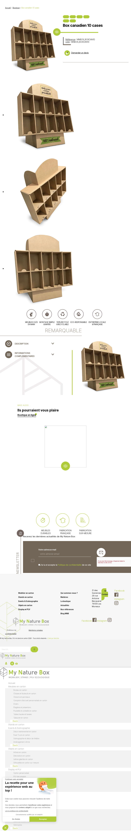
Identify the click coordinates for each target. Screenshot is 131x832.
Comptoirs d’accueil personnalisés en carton (30, 700)
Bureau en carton (20, 690)
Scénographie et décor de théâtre (26, 738)
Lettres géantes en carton (23, 759)
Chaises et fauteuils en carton (24, 693)
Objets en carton (25, 605)
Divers (15, 704)
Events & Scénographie (28, 601)
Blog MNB (65, 614)
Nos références (67, 609)
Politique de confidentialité (69, 565)
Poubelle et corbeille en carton (25, 711)
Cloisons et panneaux (21, 697)
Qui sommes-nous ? (69, 593)
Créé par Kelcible (53, 638)
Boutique (16, 8)
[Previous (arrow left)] (66, 20)
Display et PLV (24, 609)
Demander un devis (80, 52)
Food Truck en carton (21, 735)
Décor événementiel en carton (24, 731)
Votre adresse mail (47, 549)
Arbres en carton (19, 752)
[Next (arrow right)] (73, 20)
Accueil (8, 8)
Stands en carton (25, 597)
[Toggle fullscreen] (80, 16)
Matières (64, 597)
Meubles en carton (17, 686)
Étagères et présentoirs (22, 707)
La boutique (65, 601)
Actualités (65, 605)
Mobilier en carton (26, 593)
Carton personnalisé (21, 773)
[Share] (73, 16)
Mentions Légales (36, 630)
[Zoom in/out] (86, 16)
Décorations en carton (21, 756)
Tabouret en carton (20, 718)
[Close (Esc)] (66, 16)
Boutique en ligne (27, 415)
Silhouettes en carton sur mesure (26, 763)
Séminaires (17, 825)
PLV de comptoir (19, 776)
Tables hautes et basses (22, 714)
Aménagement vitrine (21, 742)
